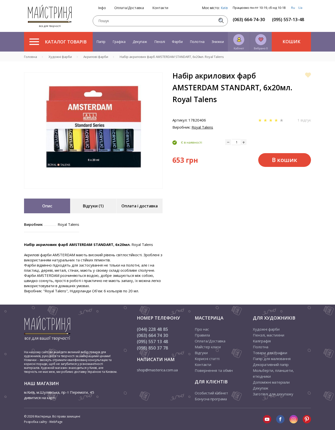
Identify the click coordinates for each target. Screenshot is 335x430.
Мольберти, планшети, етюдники (273, 373)
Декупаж (140, 41)
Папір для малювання (272, 358)
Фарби (177, 41)
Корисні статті (207, 358)
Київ (224, 7)
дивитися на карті (39, 397)
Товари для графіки (270, 352)
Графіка (119, 41)
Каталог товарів (66, 42)
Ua (300, 7)
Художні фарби (266, 329)
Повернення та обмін (214, 370)
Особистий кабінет (211, 392)
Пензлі (159, 41)
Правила (202, 335)
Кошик (291, 41)
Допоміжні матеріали (271, 382)
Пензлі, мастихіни (268, 335)
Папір (100, 41)
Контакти (160, 8)
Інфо (102, 8)
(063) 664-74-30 (249, 19)
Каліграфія (262, 340)
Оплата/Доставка (129, 8)
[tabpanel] (93, 130)
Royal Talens (202, 127)
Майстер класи (208, 346)
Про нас (202, 329)
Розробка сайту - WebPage (43, 422)
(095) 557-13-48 (288, 19)
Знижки (218, 41)
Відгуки (201, 352)
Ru (293, 7)
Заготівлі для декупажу (273, 393)
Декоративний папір (271, 364)
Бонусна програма (211, 398)
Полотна (197, 41)
